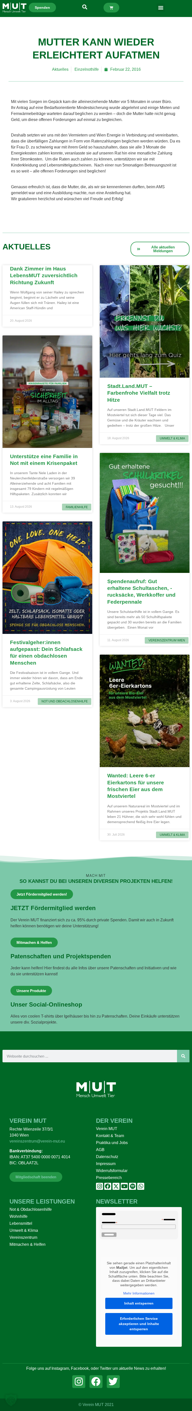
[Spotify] (132, 1186)
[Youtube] (124, 1186)
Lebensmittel (21, 1223)
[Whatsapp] (140, 1186)
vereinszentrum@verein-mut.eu (37, 1141)
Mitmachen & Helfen (28, 1244)
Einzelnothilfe (86, 69)
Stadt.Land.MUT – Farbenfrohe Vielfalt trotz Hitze (138, 393)
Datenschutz (107, 1157)
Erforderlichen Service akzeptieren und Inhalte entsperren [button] (139, 1324)
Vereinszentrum (23, 1237)
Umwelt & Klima (24, 1230)
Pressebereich (109, 1178)
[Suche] (183, 1056)
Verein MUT (106, 1129)
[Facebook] (107, 1186)
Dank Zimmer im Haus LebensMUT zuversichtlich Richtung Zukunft (44, 275)
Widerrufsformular (112, 1171)
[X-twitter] (116, 1186)
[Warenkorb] (111, 7)
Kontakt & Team (110, 1136)
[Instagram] (99, 1186)
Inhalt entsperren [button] (139, 1303)
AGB (100, 1150)
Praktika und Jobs (112, 1143)
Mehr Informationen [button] (138, 1293)
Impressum (106, 1164)
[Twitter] (113, 1381)
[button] (161, 7)
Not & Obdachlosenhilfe (31, 1209)
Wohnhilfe (19, 1216)
